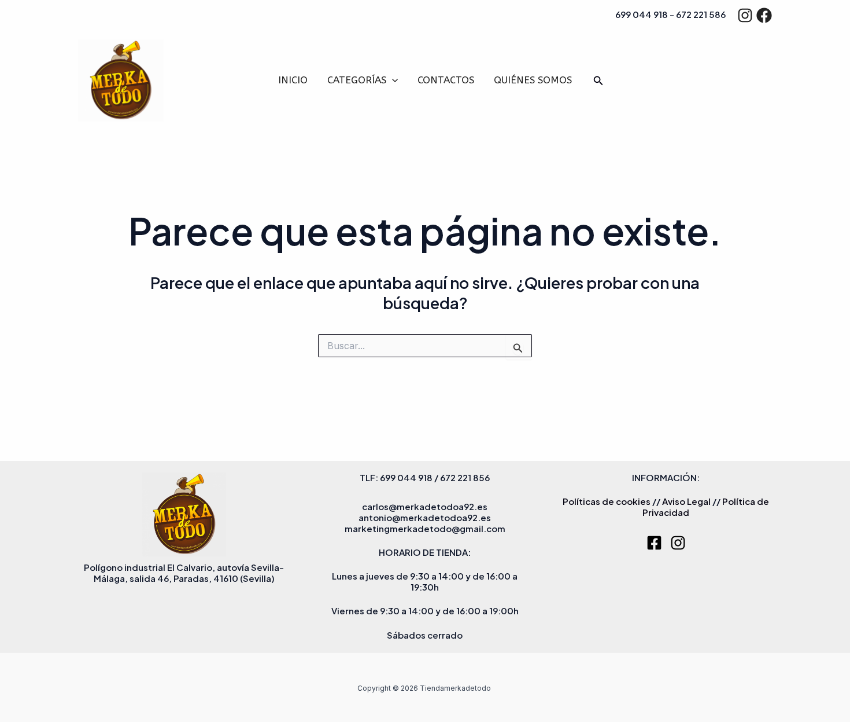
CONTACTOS (445, 80)
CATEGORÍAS (356, 80)
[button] (392, 80)
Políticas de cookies (607, 501)
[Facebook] (764, 15)
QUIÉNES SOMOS (533, 80)
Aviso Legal (686, 501)
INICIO (293, 80)
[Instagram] (745, 15)
